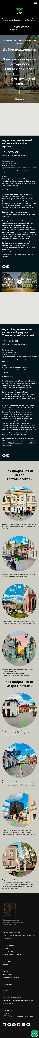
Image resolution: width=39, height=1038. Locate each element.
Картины (5, 978)
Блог (4, 997)
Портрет (5, 981)
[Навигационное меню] (35, 3)
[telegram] (4, 276)
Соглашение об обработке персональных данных (18, 1010)
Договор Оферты (8, 1013)
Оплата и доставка (8, 1003)
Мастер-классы (7, 984)
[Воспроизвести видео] (19, 291)
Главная (5, 974)
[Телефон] (14, 1036)
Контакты (5, 1000)
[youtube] (28, 1036)
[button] (19, 101)
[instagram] (18, 1036)
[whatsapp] (7, 276)
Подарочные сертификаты (11, 987)
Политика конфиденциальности (12, 1007)
